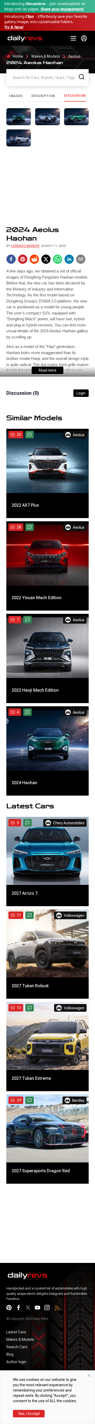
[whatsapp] (57, 259)
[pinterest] (22, 259)
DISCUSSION (75, 96)
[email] (81, 259)
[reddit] (34, 259)
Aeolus (74, 56)
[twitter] (46, 259)
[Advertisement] (47, 186)
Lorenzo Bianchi (25, 246)
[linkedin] (69, 259)
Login (81, 393)
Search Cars (16, 1347)
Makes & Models (45, 56)
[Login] (84, 38)
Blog (9, 1354)
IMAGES (16, 96)
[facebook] (11, 259)
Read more (47, 370)
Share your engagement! (62, 8)
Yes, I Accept (29, 1414)
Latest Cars (16, 1332)
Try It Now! (13, 27)
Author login (16, 1362)
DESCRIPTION (43, 96)
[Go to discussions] (29, 434)
